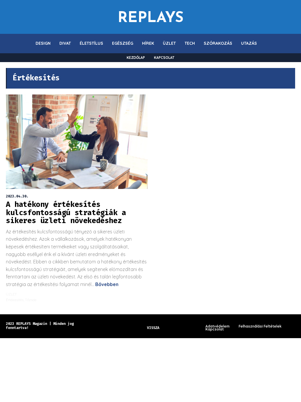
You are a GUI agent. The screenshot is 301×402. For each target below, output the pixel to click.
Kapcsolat (214, 329)
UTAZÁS (249, 43)
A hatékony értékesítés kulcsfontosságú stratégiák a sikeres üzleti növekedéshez (66, 212)
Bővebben (106, 284)
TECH (190, 43)
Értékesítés (15, 300)
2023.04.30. (17, 196)
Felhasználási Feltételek (260, 326)
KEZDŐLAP (136, 57)
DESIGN (43, 43)
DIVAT (65, 43)
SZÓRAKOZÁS (218, 43)
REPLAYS (150, 17)
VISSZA (153, 328)
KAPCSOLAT (164, 57)
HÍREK (148, 43)
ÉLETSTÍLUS (91, 43)
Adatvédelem (217, 326)
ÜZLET (169, 43)
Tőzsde (30, 300)
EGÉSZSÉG (122, 43)
